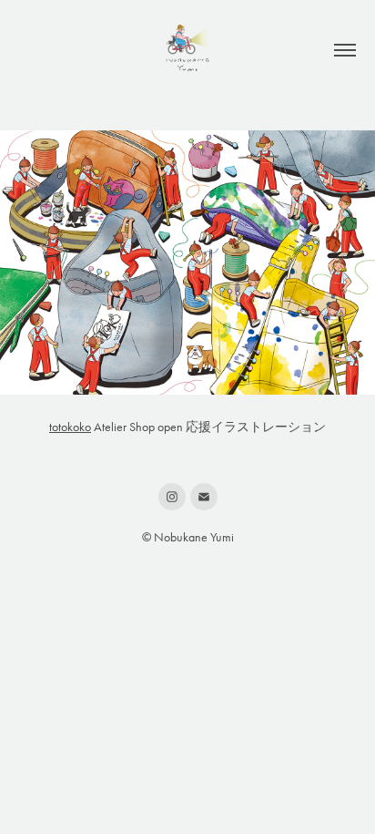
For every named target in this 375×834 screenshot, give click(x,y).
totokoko (70, 427)
